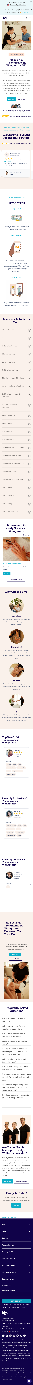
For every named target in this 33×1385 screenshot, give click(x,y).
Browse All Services (16, 580)
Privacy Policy (20, 1307)
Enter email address (8, 1291)
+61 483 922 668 (8, 1321)
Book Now (11, 99)
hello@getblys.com (8, 1318)
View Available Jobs (21, 1181)
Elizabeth (17, 872)
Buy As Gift (21, 99)
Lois (11, 176)
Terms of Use (9, 1307)
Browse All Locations (9, 1217)
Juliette (17, 811)
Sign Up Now (7, 1181)
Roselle (17, 750)
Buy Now (25, 12)
